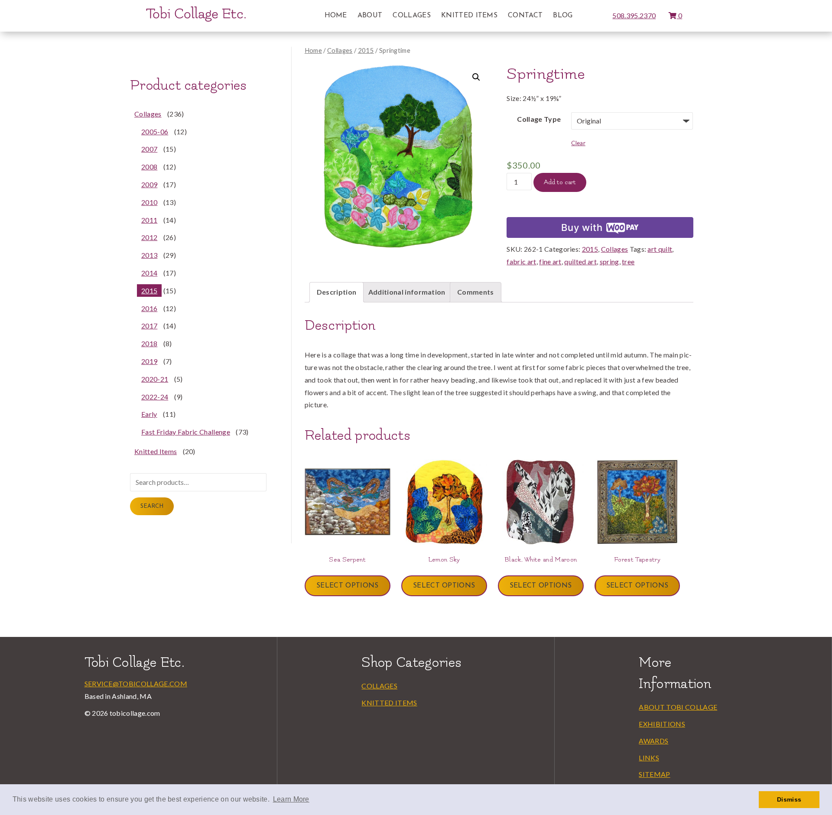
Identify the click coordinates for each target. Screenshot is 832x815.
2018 (149, 343)
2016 (149, 308)
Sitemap (654, 774)
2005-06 (154, 131)
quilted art (580, 261)
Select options (347, 585)
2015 (366, 50)
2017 (149, 325)
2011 (149, 220)
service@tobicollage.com (135, 683)
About (370, 15)
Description (337, 292)
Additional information (406, 292)
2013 (149, 255)
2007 (149, 149)
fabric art (521, 261)
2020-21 (154, 379)
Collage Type (539, 119)
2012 (149, 237)
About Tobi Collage (678, 707)
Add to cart (560, 182)
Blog (562, 15)
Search (151, 506)
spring (609, 261)
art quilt (659, 249)
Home (336, 15)
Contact (525, 15)
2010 (149, 202)
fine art (550, 261)
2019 (149, 361)
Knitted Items (469, 15)
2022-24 (154, 397)
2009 (149, 184)
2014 (149, 273)
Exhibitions (662, 724)
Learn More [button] (291, 799)
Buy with (581, 227)
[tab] (336, 292)
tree (628, 261)
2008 (149, 166)
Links (649, 757)
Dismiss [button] (789, 799)
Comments (475, 292)
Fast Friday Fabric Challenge (185, 432)
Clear (578, 143)
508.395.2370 (634, 15)
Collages (412, 15)
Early (149, 414)
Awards (653, 741)
